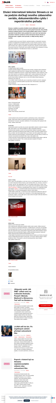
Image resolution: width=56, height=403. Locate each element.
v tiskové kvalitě (14, 63)
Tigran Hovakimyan (12, 187)
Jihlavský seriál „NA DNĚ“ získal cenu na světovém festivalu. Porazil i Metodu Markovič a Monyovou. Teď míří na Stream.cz (23, 294)
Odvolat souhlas (4, 398)
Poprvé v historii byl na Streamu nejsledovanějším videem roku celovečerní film (24, 364)
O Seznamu (3, 396)
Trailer (9, 114)
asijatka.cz (16, 188)
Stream (27, 24)
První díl (10, 176)
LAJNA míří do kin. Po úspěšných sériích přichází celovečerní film (23, 330)
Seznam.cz (52, 2)
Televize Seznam (21, 337)
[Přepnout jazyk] (48, 2)
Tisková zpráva (32, 24)
